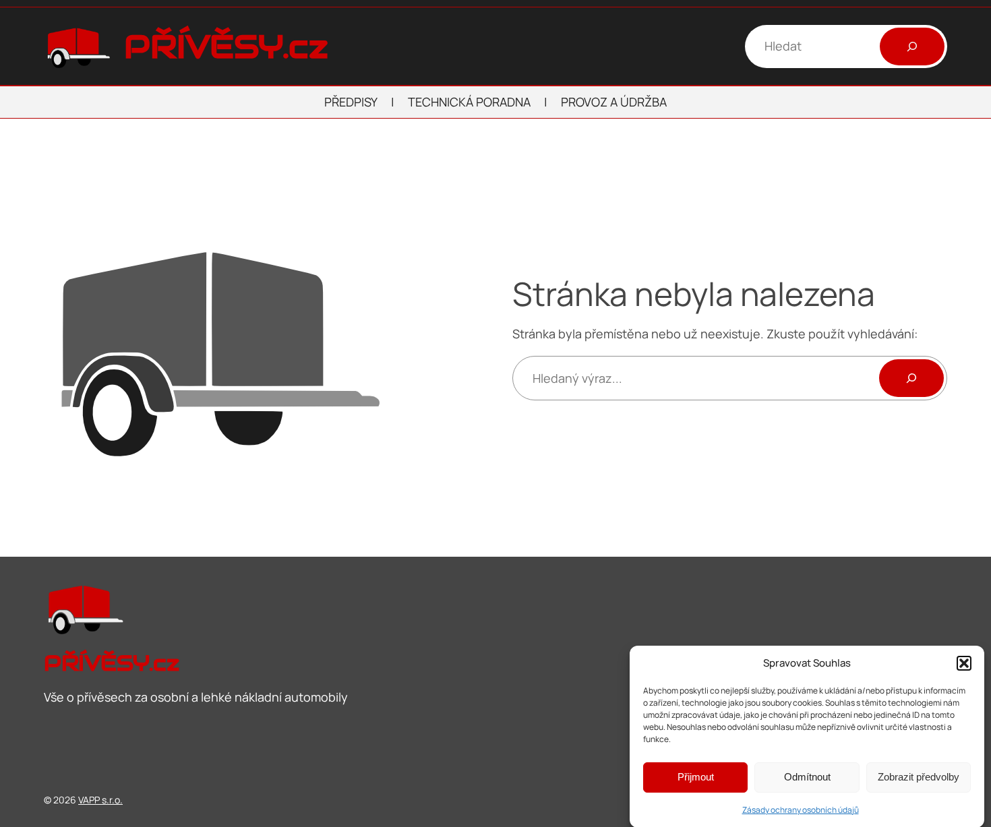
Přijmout (696, 777)
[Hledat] (912, 46)
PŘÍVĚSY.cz (226, 46)
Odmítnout (807, 777)
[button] (964, 663)
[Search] (911, 378)
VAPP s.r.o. (100, 799)
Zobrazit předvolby (918, 777)
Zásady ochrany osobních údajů (800, 809)
